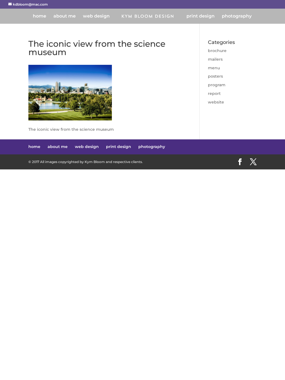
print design (200, 16)
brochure (217, 50)
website (216, 102)
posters (215, 76)
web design (96, 16)
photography (237, 16)
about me (64, 16)
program (216, 84)
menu (214, 67)
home (39, 16)
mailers (215, 59)
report (214, 93)
